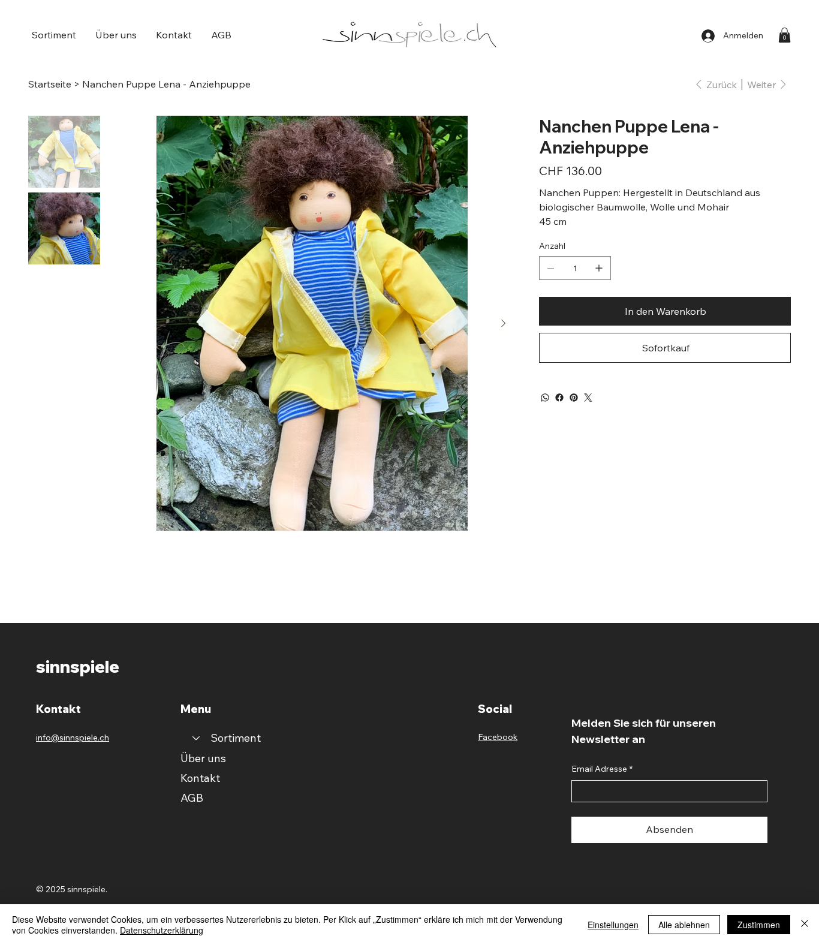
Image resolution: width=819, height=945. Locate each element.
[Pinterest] (574, 398)
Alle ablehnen (684, 925)
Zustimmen (758, 925)
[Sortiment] (195, 738)
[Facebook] (559, 398)
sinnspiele (77, 666)
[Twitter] (588, 398)
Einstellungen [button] (613, 925)
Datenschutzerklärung (161, 930)
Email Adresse (602, 768)
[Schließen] (804, 924)
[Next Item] (503, 323)
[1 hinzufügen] (599, 268)
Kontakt (200, 778)
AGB (191, 798)
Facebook (497, 737)
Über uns (203, 758)
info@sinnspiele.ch (72, 737)
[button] (54, 35)
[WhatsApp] (545, 398)
